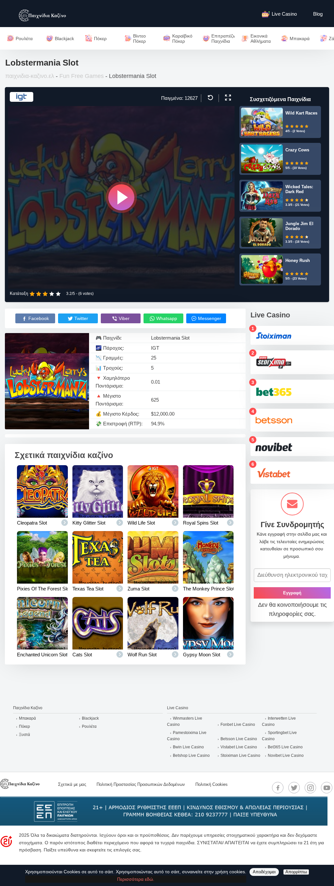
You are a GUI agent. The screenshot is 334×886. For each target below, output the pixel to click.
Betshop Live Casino (191, 755)
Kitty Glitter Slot (88, 523)
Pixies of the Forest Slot (43, 588)
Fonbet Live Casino (237, 724)
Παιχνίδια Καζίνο (27, 708)
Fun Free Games (81, 76)
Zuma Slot (138, 588)
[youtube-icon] (327, 788)
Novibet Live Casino (286, 755)
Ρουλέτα (89, 726)
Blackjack (90, 718)
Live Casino (284, 14)
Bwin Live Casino (188, 747)
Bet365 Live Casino (285, 747)
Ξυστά (24, 734)
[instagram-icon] (310, 788)
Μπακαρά (27, 718)
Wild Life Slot (141, 523)
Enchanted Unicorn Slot (42, 654)
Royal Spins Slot (200, 523)
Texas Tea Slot (87, 588)
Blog (318, 14)
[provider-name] (21, 100)
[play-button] (121, 197)
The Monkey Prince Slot (208, 588)
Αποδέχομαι (264, 871)
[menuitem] (282, 13)
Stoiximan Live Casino (240, 755)
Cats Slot (82, 654)
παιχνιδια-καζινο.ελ (29, 76)
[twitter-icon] (294, 788)
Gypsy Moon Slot (201, 654)
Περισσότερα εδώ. (135, 879)
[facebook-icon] (278, 788)
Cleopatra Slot (32, 523)
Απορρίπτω (296, 871)
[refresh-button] (209, 97)
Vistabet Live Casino (238, 747)
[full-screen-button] (227, 97)
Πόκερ (24, 726)
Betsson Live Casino (238, 739)
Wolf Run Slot (142, 654)
